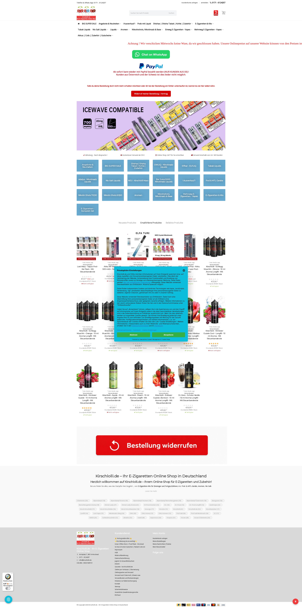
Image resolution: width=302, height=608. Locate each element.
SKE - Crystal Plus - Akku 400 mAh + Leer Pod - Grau (189, 278)
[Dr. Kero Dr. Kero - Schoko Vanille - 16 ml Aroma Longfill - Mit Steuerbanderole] (189, 384)
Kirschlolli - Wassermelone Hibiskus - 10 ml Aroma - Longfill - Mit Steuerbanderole (189, 344)
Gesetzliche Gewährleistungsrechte (126, 601)
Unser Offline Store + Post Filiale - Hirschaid (129, 553)
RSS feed (117, 604)
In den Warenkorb (188, 297)
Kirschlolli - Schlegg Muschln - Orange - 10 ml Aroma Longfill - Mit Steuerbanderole (88, 344)
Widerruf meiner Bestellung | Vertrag (151, 93)
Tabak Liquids (84, 29)
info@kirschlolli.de (85, 569)
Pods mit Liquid (144, 23)
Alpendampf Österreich (196, 510)
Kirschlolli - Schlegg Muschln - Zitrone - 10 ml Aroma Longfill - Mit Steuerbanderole (214, 279)
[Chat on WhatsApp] (151, 54)
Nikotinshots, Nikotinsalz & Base (146, 29)
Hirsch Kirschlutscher (130, 518)
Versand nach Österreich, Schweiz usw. (128, 584)
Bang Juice (217, 510)
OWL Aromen (165, 522)
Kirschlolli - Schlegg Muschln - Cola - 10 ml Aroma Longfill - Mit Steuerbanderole (138, 344)
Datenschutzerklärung (122, 567)
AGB (116, 562)
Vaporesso (155, 527)
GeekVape (215, 514)
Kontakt (117, 593)
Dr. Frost (179, 514)
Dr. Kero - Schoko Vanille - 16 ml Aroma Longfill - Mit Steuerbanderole (189, 407)
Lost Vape (98, 522)
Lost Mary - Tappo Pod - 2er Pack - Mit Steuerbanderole (87, 278)
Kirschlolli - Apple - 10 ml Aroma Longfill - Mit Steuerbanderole (113, 407)
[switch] (8, 588)
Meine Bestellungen (159, 550)
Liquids (113, 29)
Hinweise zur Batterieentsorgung (126, 590)
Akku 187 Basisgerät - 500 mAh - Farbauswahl (113, 276)
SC (216, 522)
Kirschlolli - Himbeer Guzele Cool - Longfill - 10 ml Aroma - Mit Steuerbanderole (214, 344)
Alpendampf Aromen (142, 510)
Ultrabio (127, 527)
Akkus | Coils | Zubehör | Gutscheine (94, 35)
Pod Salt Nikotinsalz (199, 522)
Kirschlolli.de (194, 518)
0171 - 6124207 (218, 2)
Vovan (184, 527)
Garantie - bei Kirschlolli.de (124, 576)
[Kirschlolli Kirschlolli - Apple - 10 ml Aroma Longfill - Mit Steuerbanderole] (113, 384)
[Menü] (11, 574)
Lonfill (84, 522)
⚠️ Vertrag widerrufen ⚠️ (123, 547)
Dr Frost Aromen (151, 514)
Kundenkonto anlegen (190, 3)
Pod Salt (181, 522)
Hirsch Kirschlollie (107, 518)
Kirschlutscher (212, 518)
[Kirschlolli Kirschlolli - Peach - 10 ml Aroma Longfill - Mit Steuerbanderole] (138, 384)
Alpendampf (99, 510)
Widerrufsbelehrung (121, 564)
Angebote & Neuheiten (109, 23)
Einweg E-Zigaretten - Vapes (177, 29)
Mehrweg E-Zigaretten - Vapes (208, 29)
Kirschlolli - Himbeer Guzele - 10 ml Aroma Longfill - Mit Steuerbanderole (87, 408)
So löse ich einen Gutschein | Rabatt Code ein (130, 556)
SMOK (93, 527)
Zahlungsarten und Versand (124, 581)
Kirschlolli (178, 518)
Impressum (118, 559)
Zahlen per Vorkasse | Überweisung (127, 579)
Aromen (124, 29)
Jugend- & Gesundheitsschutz (124, 570)
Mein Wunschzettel (159, 556)
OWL (133, 522)
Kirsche (163, 518)
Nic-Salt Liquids (99, 29)
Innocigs (149, 518)
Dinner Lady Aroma (130, 514)
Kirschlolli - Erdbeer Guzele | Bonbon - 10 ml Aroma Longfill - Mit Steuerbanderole (163, 408)
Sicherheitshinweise (121, 598)
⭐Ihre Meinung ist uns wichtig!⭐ (126, 550)
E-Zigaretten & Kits (203, 23)
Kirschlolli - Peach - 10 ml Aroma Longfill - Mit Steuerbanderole (138, 407)
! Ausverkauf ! (129, 23)
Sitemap (117, 596)
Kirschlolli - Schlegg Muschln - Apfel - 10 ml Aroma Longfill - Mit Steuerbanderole (164, 344)
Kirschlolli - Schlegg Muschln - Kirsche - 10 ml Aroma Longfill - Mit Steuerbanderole (113, 344)
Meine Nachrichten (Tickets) (162, 553)
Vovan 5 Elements (202, 527)
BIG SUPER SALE (89, 23)
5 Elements (82, 510)
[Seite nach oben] (295, 601)
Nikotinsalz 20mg (116, 522)
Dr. (166, 514)
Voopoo (171, 527)
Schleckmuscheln (110, 527)
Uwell (141, 527)
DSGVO (117, 573)
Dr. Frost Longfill (197, 514)
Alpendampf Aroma (119, 510)
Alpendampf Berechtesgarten (169, 510)
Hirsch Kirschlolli (87, 518)
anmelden (204, 3)
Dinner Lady (110, 514)
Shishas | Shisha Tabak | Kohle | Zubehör (172, 23)
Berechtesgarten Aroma (89, 514)
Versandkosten (87, 274)
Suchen (171, 13)
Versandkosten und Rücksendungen (127, 587)
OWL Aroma (147, 522)
